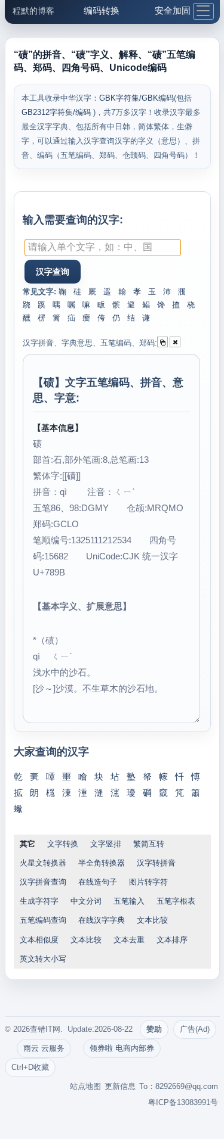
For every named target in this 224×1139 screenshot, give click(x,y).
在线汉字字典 (101, 920)
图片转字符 (148, 881)
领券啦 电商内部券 (122, 1048)
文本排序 (172, 939)
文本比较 (152, 920)
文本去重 (129, 939)
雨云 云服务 (44, 1048)
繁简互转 (148, 843)
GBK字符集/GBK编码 (136, 98)
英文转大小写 (43, 958)
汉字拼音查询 (43, 881)
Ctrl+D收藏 (30, 1067)
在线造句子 (97, 881)
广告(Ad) (195, 1029)
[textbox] (102, 247)
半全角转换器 (101, 862)
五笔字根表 (176, 901)
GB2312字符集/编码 (57, 112)
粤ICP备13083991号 (183, 1102)
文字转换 (62, 843)
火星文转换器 (43, 862)
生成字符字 (39, 901)
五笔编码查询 (43, 920)
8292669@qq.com (186, 1086)
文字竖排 (105, 843)
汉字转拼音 (156, 862)
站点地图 (85, 1086)
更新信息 (120, 1086)
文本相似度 (39, 939)
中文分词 (86, 901)
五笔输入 (129, 901)
